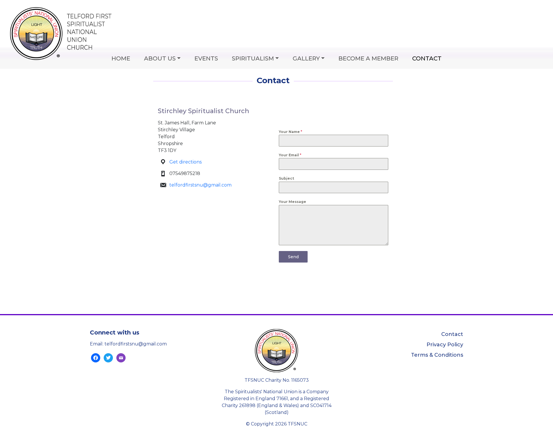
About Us (160, 58)
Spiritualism (253, 58)
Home (120, 58)
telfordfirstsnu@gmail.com (200, 185)
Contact (427, 58)
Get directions (185, 162)
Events (206, 58)
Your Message (292, 201)
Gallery (306, 58)
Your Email (290, 155)
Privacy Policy (445, 344)
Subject (286, 178)
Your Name (290, 132)
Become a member (368, 58)
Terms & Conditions (437, 355)
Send (293, 256)
